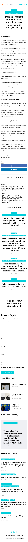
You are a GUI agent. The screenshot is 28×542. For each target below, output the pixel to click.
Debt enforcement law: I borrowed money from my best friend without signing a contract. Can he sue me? (14, 267)
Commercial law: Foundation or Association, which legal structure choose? (12, 491)
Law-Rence (21, 538)
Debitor (14, 9)
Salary (12, 499)
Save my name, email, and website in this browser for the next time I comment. (13, 366)
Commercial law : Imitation (17, 395)
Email (3, 347)
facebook (15, 166)
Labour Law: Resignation (16, 405)
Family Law (12, 474)
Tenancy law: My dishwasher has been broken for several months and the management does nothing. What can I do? (14, 437)
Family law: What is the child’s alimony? (14, 477)
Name (3, 339)
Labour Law (5, 499)
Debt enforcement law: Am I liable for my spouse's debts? (14, 285)
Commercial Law (6, 484)
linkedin (15, 169)
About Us (20, 535)
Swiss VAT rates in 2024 (19, 384)
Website (3, 355)
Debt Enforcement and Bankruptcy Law (14, 12)
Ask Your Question (10, 535)
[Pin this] (20, 177)
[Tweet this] (18, 177)
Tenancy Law (7, 423)
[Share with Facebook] (17, 177)
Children (4, 474)
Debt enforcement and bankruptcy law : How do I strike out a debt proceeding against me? (14, 221)
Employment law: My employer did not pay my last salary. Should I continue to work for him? (14, 504)
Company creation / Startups (10, 486)
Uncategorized (6, 512)
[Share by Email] (22, 177)
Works (15, 423)
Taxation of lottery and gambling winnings (12, 517)
